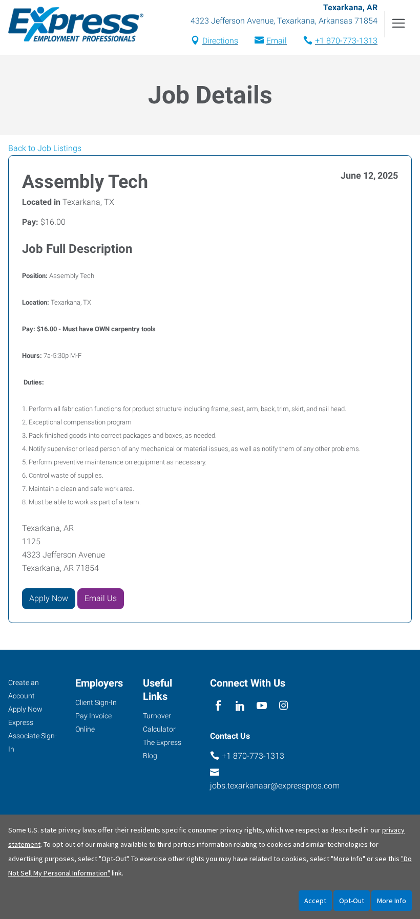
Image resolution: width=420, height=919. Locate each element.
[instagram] (283, 706)
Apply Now (48, 598)
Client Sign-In (96, 702)
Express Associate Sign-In (32, 735)
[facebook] (218, 706)
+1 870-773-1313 (346, 41)
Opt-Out (351, 900)
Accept (315, 900)
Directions (220, 41)
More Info (391, 900)
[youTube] (262, 706)
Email (276, 41)
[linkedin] (240, 706)
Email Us (101, 598)
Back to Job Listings (44, 148)
